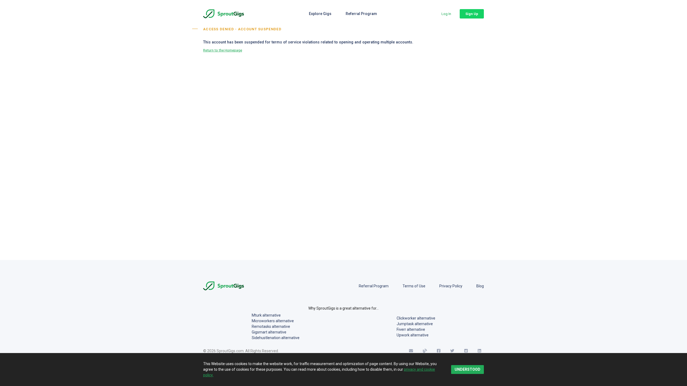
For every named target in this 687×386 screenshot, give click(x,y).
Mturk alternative (266, 315)
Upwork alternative (413, 335)
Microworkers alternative (273, 321)
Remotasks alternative (271, 326)
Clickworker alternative (416, 318)
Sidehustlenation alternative (275, 338)
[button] (446, 14)
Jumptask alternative (415, 324)
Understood (467, 369)
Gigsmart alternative (269, 332)
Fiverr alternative (411, 329)
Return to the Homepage (222, 50)
